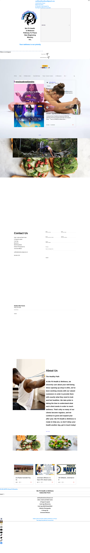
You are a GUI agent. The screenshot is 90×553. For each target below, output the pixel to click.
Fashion (48, 85)
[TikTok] (45, 535)
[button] (45, 66)
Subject (47, 241)
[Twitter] (45, 537)
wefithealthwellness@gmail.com (21, 252)
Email (62, 231)
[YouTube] (45, 529)
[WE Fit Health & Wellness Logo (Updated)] (45, 519)
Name (46, 231)
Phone (47, 236)
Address (62, 236)
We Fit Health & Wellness (45, 491)
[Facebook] (45, 522)
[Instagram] (45, 527)
